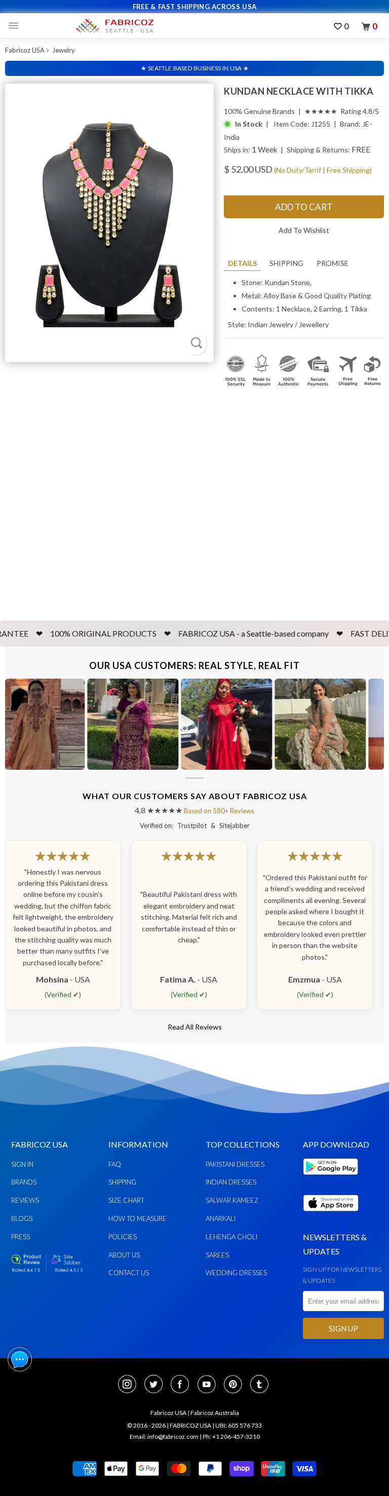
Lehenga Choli (231, 1237)
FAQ (114, 1164)
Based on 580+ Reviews (219, 811)
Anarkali (221, 1218)
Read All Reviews (195, 1026)
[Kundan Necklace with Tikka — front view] (109, 223)
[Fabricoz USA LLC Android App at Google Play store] (333, 1181)
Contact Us (128, 1273)
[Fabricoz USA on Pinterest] (236, 1385)
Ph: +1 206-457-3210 (231, 1436)
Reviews (25, 1200)
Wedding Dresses (236, 1273)
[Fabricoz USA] (114, 26)
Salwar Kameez (232, 1200)
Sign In (22, 1164)
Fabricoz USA (25, 50)
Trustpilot (192, 825)
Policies (122, 1237)
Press (20, 1237)
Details (242, 263)
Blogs (21, 1218)
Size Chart (126, 1200)
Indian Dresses (231, 1182)
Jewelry (63, 50)
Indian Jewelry (270, 324)
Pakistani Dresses (235, 1164)
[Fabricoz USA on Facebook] (183, 1385)
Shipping (286, 263)
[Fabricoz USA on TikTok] (260, 1385)
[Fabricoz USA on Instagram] (130, 1385)
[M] (16, 25)
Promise (332, 263)
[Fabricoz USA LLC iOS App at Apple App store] (331, 1217)
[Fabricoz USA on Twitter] (156, 1385)
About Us (124, 1255)
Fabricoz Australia (214, 1412)
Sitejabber (234, 825)
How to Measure (137, 1218)
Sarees (217, 1255)
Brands (23, 1182)
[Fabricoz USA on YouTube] (210, 1385)
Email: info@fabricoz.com (164, 1436)
